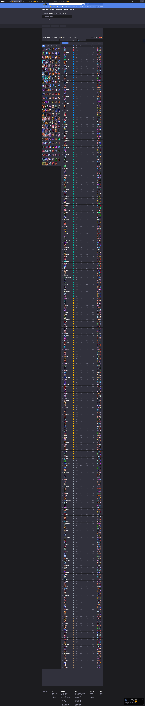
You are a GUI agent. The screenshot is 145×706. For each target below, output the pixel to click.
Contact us (92, 698)
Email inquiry (92, 697)
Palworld (62, 696)
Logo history (54, 697)
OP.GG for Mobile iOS (78, 694)
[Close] (142, 699)
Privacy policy (92, 693)
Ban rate (92, 45)
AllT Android (77, 696)
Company (54, 694)
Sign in (142, 1)
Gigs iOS (76, 702)
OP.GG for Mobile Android (79, 693)
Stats (85, 6)
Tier (73, 45)
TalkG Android (77, 704)
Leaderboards (74, 6)
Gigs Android (77, 701)
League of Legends (16, 1)
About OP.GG (54, 693)
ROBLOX (62, 701)
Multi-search (89, 6)
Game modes (55, 6)
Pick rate (87, 45)
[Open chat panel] (144, 40)
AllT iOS (76, 697)
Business (101, 693)
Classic (61, 6)
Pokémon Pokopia (64, 704)
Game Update (95, 6)
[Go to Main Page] (3, 1)
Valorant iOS (77, 700)
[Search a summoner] (83, 4)
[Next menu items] (96, 6)
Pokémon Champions (65, 697)
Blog (53, 696)
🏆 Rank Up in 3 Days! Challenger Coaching (93, 4)
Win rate (81, 45)
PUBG (62, 700)
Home (43, 6)
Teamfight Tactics (64, 694)
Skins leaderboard (67, 6)
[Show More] (133, 1)
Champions (48, 6)
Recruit (101, 696)
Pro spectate (80, 6)
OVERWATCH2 (63, 702)
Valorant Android (78, 698)
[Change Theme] (135, 1)
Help (90, 696)
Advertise (101, 694)
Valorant (62, 698)
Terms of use (92, 694)
